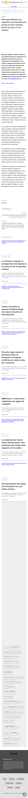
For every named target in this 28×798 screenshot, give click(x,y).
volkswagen (8, 743)
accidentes (14, 647)
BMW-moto (8, 656)
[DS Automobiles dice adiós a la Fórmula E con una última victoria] (14, 470)
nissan (20, 712)
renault (6, 721)
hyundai (12, 686)
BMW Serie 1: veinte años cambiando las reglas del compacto (13, 401)
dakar (14, 666)
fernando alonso (9, 677)
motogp (11, 707)
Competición (6, 256)
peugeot (10, 716)
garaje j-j (18, 681)
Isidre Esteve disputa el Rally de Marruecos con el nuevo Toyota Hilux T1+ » (14, 216)
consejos (7, 666)
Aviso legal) (5, 762)
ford (5, 682)
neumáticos (14, 712)
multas (6, 712)
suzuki (6, 733)
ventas (7, 738)
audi (14, 652)
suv (17, 726)
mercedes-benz (11, 701)
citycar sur (8, 661)
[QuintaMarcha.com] (14, 2)
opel (5, 716)
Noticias (14, 9)
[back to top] (24, 794)
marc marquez (8, 696)
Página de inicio (6, 9)
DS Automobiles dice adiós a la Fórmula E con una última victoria (14, 486)
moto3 (5, 707)
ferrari (17, 677)
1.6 (4, 647)
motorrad (20, 707)
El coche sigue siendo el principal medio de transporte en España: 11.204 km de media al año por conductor (13, 357)
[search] (26, 2)
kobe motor (9, 691)
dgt (18, 666)
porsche (17, 716)
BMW (19, 652)
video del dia (15, 738)
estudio (8, 672)
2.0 (7, 647)
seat (11, 721)
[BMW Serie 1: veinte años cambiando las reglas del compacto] (14, 384)
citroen (16, 656)
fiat (22, 677)
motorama (4, 203)
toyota (14, 732)
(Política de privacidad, (19, 761)
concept (16, 661)
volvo (15, 743)
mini (21, 701)
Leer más (6, 277)
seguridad (9, 726)
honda (6, 686)
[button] (14, 42)
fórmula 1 (12, 682)
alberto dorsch (7, 652)
